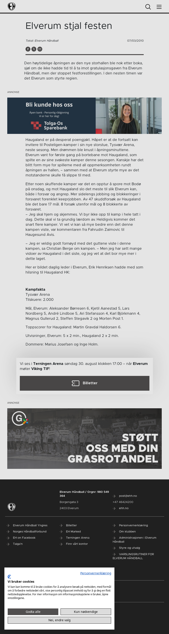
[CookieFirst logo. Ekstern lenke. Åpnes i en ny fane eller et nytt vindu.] (9, 577)
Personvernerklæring (95, 573)
